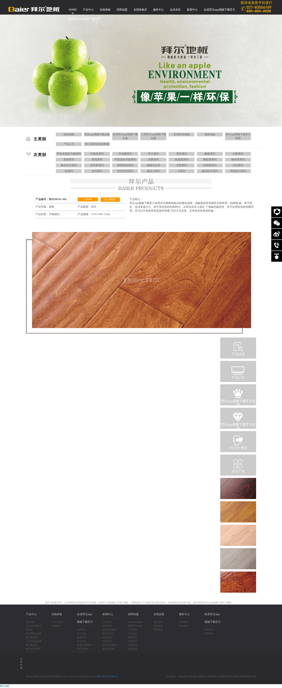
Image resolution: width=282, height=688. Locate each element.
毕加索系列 (125, 153)
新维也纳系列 (125, 165)
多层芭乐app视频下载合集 (125, 136)
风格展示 (56, 625)
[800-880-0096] (276, 245)
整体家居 (212, 676)
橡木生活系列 (69, 165)
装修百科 (107, 637)
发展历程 (81, 637)
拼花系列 (97, 159)
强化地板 (68, 134)
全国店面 (158, 614)
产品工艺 (68, 144)
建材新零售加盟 (248, 676)
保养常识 (107, 641)
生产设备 (81, 633)
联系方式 (209, 629)
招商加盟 (133, 614)
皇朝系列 (68, 159)
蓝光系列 (97, 171)
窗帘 (229, 676)
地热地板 (209, 134)
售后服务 (183, 625)
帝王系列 (153, 153)
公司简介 (81, 629)
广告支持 (132, 633)
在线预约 (183, 622)
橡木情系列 (238, 159)
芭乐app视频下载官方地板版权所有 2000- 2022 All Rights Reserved (61, 676)
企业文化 (81, 641)
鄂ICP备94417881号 (107, 676)
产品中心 (31, 614)
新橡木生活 (153, 165)
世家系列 (153, 159)
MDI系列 (238, 165)
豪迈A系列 (153, 171)
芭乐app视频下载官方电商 (238, 136)
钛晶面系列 (181, 159)
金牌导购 (158, 625)
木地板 (236, 676)
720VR (88, 199)
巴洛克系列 (97, 153)
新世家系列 (97, 165)
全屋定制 (222, 676)
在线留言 (209, 633)
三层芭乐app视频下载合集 (153, 136)
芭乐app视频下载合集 (97, 134)
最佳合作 (158, 622)
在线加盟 (132, 649)
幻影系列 (238, 153)
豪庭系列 (209, 153)
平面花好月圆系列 (125, 159)
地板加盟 (183, 676)
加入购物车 (110, 199)
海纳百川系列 (238, 171)
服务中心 (184, 614)
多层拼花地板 (182, 134)
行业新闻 (107, 625)
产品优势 (132, 629)
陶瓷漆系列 (210, 159)
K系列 (181, 171)
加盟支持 (132, 641)
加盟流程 (132, 645)
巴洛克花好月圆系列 (69, 153)
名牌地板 (192, 676)
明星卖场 (158, 629)
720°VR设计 (57, 622)
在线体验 (56, 614)
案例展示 (132, 637)
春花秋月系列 (210, 171)
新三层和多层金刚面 (97, 144)
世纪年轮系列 (125, 171)
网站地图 (4, 686)
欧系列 (69, 171)
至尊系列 (181, 165)
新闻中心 (107, 614)
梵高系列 (181, 153)
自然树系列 (210, 165)
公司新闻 (107, 622)
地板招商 (202, 676)
